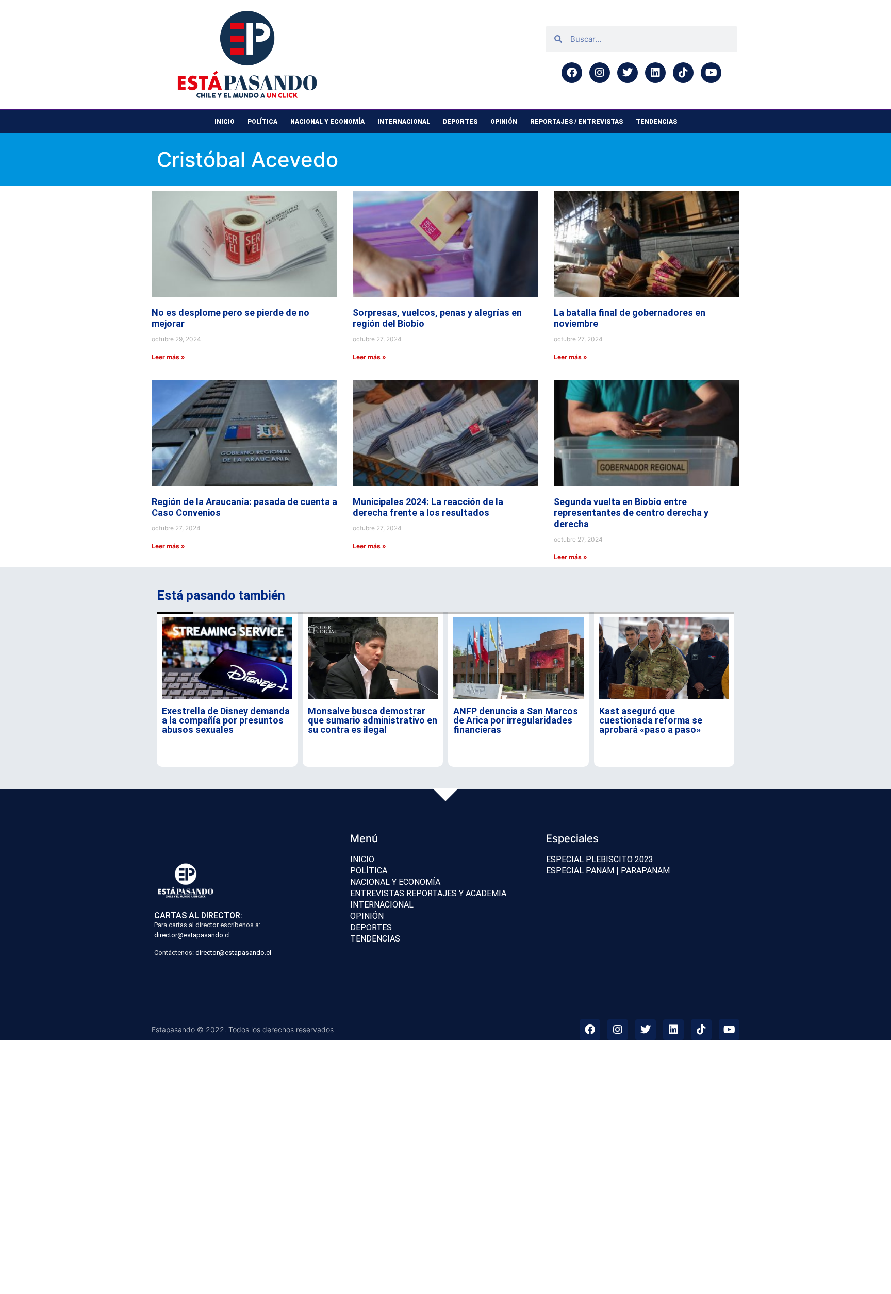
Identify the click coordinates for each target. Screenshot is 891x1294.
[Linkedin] (655, 72)
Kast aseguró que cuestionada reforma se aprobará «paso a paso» (650, 720)
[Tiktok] (683, 72)
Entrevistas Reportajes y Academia (428, 893)
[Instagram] (599, 72)
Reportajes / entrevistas (576, 121)
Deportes (460, 121)
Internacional (403, 121)
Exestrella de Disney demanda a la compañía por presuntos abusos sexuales (226, 720)
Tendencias (656, 121)
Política (262, 121)
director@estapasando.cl (192, 935)
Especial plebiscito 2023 (599, 859)
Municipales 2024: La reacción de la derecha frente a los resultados (428, 507)
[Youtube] (711, 72)
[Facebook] (572, 72)
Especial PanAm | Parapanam (608, 871)
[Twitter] (627, 72)
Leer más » (168, 357)
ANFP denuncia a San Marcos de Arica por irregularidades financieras (515, 720)
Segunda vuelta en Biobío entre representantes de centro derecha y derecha (631, 512)
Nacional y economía (327, 121)
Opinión (503, 121)
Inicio (224, 121)
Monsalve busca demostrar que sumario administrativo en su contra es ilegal (372, 720)
